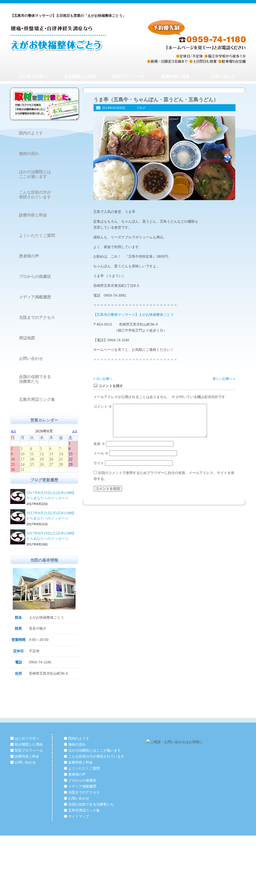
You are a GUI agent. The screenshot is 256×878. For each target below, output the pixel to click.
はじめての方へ (33, 76)
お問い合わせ (223, 76)
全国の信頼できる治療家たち (35, 379)
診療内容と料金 (176, 76)
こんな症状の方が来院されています (35, 194)
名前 (99, 444)
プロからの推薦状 (35, 276)
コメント (103, 407)
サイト (99, 463)
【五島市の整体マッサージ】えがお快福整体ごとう (133, 315)
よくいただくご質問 (37, 235)
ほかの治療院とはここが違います (35, 174)
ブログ (141, 108)
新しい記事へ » (224, 379)
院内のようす (31, 133)
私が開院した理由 (80, 76)
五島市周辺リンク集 (37, 399)
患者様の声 (29, 256)
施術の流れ (29, 153)
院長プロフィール (128, 76)
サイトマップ (78, 816)
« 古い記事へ (103, 379)
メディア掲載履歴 (35, 297)
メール (101, 453)
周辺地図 (27, 338)
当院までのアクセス (37, 317)
